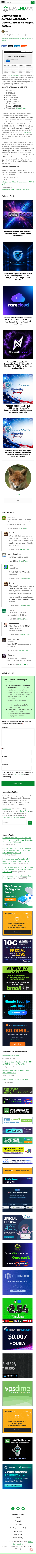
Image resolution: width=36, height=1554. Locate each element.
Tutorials (18, 1521)
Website (5, 765)
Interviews (18, 1524)
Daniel (11, 533)
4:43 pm (22, 605)
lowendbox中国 (14, 554)
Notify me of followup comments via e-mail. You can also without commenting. (17, 774)
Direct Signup (21, 108)
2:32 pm (20, 664)
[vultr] (18, 895)
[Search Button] (32, 2)
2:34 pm (22, 578)
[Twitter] (18, 1510)
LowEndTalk (6, 809)
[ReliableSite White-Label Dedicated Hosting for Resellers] (18, 923)
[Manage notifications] (31, 1549)
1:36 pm (20, 561)
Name (4, 757)
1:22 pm (20, 528)
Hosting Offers (18, 1514)
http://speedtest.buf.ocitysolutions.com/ (16, 190)
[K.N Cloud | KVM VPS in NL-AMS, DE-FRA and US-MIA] (18, 1034)
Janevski (11, 655)
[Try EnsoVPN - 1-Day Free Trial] (18, 1006)
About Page (27, 132)
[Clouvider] (18, 951)
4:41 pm (22, 549)
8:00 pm (21, 650)
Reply (26, 528)
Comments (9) (22, 35)
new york (16, 38)
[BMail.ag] (18, 978)
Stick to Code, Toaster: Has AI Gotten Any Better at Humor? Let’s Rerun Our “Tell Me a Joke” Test (17, 869)
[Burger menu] (3, 2)
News (18, 1518)
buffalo (4, 38)
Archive (4, 1546)
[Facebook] (13, 1510)
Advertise (18, 1531)
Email (4, 749)
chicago (9, 38)
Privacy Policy (24, 1546)
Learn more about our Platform (13, 817)
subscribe (19, 775)
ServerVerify (24, 811)
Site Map (18, 1549)
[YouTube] (23, 1510)
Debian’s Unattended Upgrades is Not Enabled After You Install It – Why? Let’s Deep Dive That (16, 861)
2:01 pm (20, 619)
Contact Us (13, 1546)
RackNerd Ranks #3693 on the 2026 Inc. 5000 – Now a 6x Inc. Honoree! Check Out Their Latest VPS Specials (17, 840)
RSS (32, 1546)
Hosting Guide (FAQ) (18, 1528)
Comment (6, 727)
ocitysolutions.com (26, 38)
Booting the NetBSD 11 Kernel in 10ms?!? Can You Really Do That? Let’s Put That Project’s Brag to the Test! (16, 850)
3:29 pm (22, 634)
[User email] (18, 501)
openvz (4, 40)
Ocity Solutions (15, 75)
